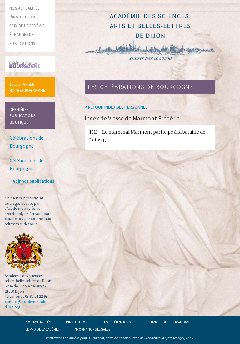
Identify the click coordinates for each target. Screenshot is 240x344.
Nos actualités (38, 322)
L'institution (77, 322)
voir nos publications (33, 181)
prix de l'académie (26, 25)
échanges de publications (167, 322)
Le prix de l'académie (42, 329)
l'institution (22, 16)
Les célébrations (116, 322)
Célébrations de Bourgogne (26, 142)
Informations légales (92, 329)
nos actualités (24, 8)
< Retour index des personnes (116, 107)
